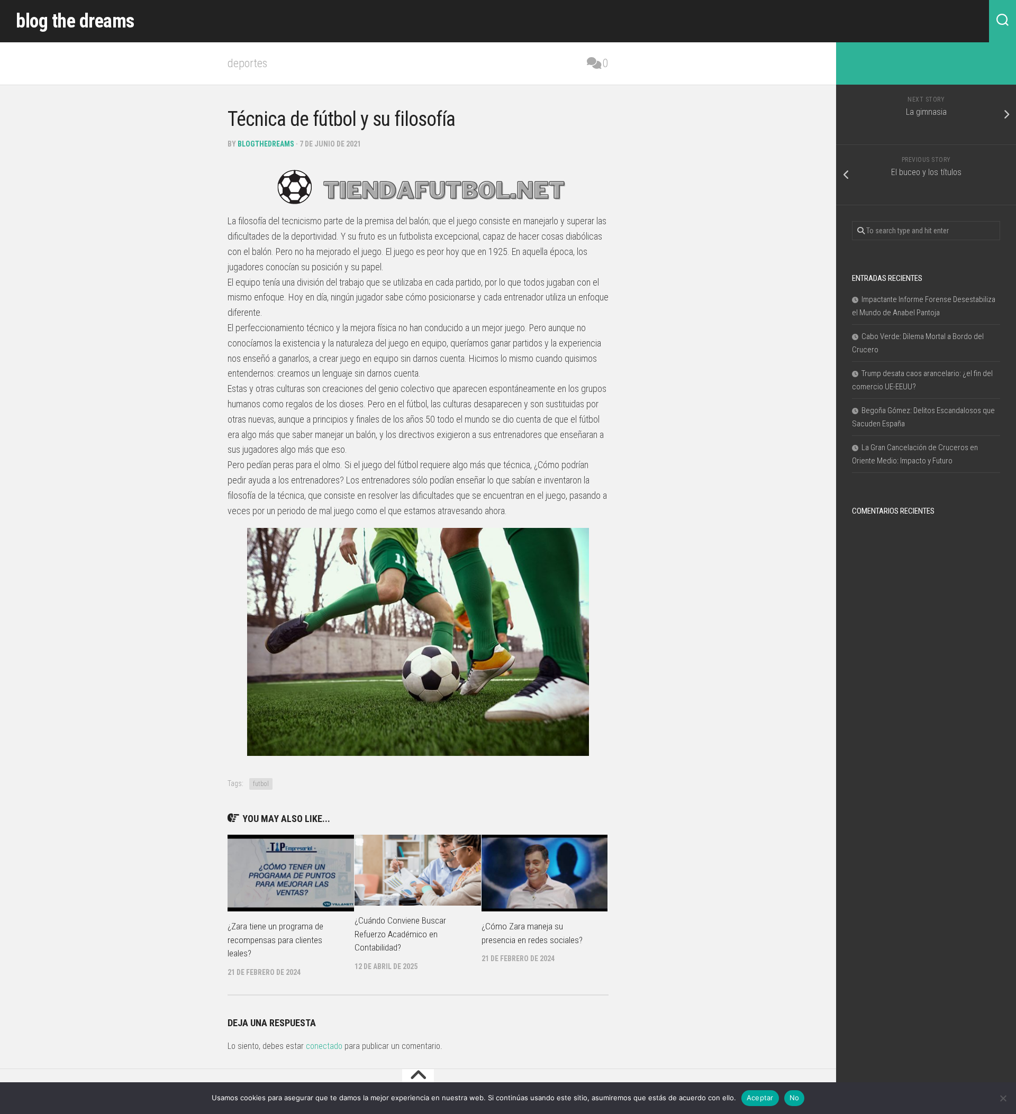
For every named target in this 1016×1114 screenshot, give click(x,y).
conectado (324, 1046)
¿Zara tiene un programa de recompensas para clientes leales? (275, 939)
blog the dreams (75, 21)
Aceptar (760, 1097)
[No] (1002, 1098)
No (795, 1097)
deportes (247, 63)
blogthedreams (266, 144)
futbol (261, 784)
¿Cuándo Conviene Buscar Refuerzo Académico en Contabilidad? (400, 934)
